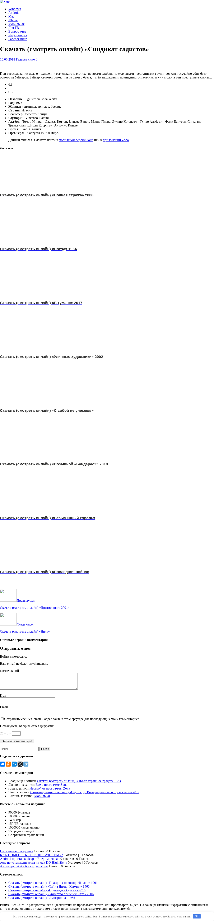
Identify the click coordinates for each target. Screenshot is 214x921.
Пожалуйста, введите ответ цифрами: (27, 726)
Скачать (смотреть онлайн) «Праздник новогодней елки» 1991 (53, 882)
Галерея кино (17, 39)
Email (4, 707)
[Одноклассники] (8, 764)
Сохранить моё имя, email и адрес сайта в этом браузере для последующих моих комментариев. (72, 719)
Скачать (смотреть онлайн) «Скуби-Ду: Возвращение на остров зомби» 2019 (84, 792)
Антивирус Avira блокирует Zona (24, 866)
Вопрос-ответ (18, 31)
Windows (14, 9)
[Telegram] (25, 764)
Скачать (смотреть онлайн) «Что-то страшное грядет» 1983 (79, 781)
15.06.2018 (7, 59)
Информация (17, 35)
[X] (20, 764)
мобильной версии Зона (76, 140)
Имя (3, 695)
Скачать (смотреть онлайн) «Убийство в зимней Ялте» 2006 (51, 894)
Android (13, 12)
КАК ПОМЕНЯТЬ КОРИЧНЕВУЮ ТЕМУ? (31, 855)
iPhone (13, 20)
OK (197, 916)
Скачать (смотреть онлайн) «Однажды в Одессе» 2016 (46, 890)
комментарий (9, 670)
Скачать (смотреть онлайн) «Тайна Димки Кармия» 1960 (48, 886)
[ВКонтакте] (2, 764)
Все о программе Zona (51, 784)
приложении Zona (116, 140)
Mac (11, 16)
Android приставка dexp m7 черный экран (30, 858)
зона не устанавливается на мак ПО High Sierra (33, 862)
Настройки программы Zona (49, 788)
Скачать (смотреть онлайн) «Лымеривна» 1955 (41, 898)
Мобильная (16, 24)
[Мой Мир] (14, 764)
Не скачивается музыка (16, 851)
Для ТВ (13, 27)
